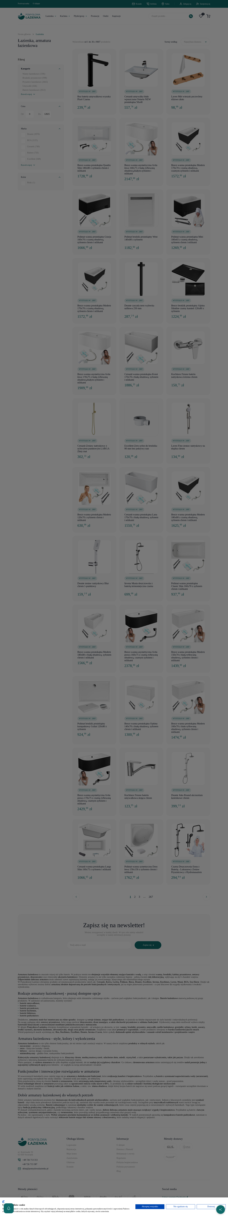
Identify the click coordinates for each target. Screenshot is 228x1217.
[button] (9, 1208)
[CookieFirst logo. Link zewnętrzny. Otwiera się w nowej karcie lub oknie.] (3, 1201)
